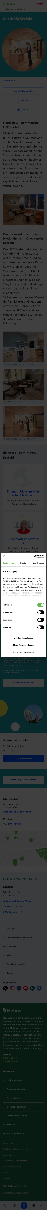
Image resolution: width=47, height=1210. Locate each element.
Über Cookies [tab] (38, 563)
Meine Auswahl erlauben (23, 645)
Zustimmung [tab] (8, 563)
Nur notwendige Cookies (23, 652)
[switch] (40, 612)
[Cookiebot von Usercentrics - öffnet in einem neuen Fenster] (33, 556)
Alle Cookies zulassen (23, 638)
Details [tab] (23, 563)
